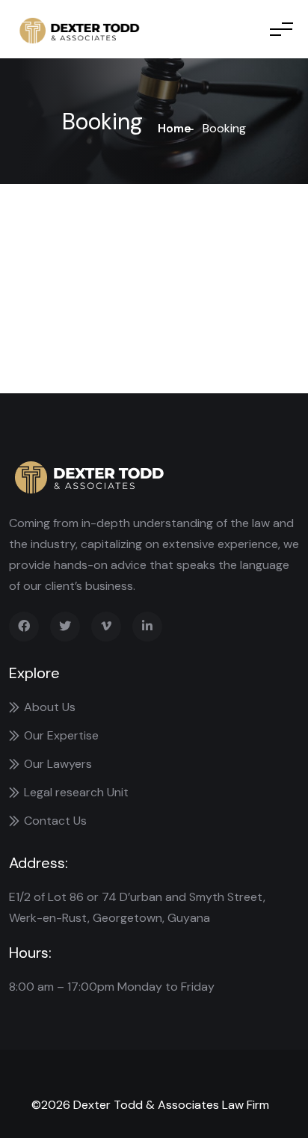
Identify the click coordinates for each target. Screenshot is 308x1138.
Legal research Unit (76, 792)
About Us (50, 707)
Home (174, 128)
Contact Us (55, 820)
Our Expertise (61, 735)
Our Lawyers (58, 764)
